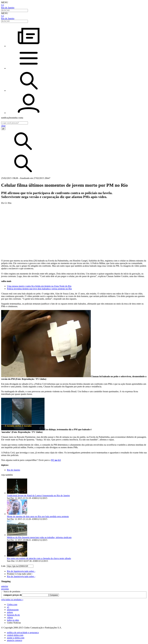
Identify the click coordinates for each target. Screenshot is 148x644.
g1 (8, 607)
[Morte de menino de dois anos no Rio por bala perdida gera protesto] (17, 514)
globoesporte (13, 609)
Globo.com (12, 604)
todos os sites (13, 620)
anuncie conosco (14, 640)
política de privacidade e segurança (23, 632)
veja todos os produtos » (12, 599)
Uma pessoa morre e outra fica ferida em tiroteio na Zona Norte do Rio (39, 286)
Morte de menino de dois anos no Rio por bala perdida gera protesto (38, 516)
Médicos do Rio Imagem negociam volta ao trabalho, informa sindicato (39, 537)
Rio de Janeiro (7, 7)
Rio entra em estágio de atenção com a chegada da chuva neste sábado (39, 558)
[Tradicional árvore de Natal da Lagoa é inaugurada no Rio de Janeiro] (17, 493)
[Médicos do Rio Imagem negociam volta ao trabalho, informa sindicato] (17, 535)
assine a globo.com (15, 637)
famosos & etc (13, 615)
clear (3, 125)
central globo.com (15, 635)
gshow (10, 612)
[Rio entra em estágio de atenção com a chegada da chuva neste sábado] (17, 556)
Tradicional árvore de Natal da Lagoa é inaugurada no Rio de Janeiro (38, 495)
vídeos (10, 617)
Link (3, 566)
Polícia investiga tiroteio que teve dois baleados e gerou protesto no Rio (39, 288)
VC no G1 (56, 460)
